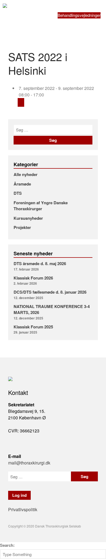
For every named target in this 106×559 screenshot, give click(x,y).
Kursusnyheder (28, 218)
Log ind (64, 9)
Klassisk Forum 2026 (33, 278)
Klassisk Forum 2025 (33, 327)
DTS (18, 193)
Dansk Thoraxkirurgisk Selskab (43, 6)
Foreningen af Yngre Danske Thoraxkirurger (41, 206)
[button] (70, 3)
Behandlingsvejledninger (79, 15)
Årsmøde (22, 184)
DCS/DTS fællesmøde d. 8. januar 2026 (50, 292)
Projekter (22, 227)
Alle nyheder (26, 174)
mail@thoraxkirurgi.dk (29, 463)
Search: (7, 545)
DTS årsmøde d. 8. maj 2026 (40, 263)
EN (60, 21)
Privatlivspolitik (22, 509)
